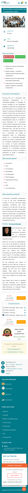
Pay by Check (8, 400)
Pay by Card (8, 384)
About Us (5, 411)
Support (8, 373)
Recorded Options (14, 303)
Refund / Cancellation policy (10, 419)
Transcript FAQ (7, 437)
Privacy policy (6, 426)
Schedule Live (8, 60)
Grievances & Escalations (9, 430)
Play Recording (21, 56)
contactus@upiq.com (14, 349)
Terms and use (7, 422)
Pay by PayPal (8, 388)
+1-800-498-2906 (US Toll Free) (14, 352)
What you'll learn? (8, 53)
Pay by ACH (8, 394)
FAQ (21, 479)
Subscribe (5, 415)
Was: (9, 296)
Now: (9, 298)
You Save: (9, 300)
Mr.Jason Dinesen (15, 224)
